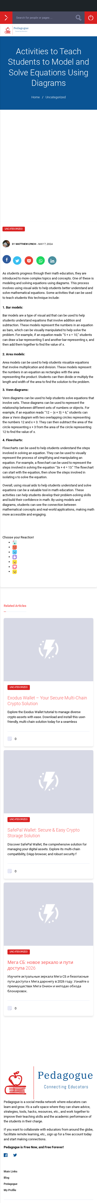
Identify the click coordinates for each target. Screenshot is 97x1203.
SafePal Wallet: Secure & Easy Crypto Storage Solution (43, 832)
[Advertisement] (48, 160)
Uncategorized (14, 229)
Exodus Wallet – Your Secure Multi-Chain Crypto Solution (47, 700)
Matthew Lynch (26, 244)
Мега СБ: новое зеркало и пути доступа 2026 (40, 965)
